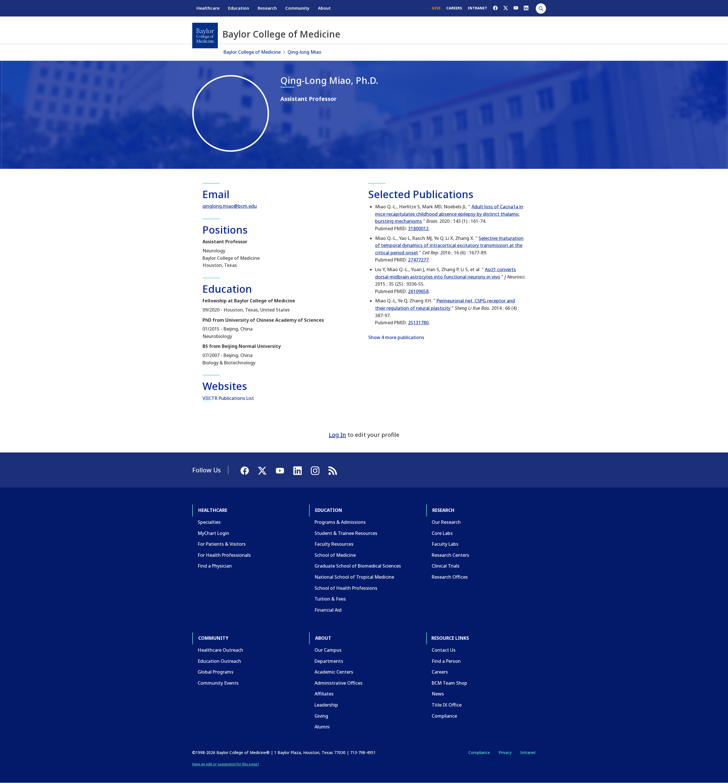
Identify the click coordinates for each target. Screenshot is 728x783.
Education (238, 8)
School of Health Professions (346, 588)
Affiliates (324, 694)
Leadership (326, 705)
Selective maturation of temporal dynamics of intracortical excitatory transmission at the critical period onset (449, 245)
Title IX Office (447, 705)
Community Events (218, 683)
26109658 (418, 291)
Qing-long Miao (304, 52)
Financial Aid (328, 610)
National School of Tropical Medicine (354, 577)
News (438, 694)
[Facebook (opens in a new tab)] (495, 8)
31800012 (418, 228)
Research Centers (450, 555)
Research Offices (450, 577)
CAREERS (454, 8)
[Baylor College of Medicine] (205, 35)
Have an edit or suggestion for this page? (225, 764)
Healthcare (208, 8)
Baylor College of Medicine (252, 52)
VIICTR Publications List (228, 398)
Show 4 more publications (396, 337)
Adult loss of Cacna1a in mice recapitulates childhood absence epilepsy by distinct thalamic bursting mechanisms (449, 213)
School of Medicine (335, 555)
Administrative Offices (339, 683)
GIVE (436, 8)
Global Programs (215, 672)
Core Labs (442, 533)
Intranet (528, 752)
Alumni (322, 727)
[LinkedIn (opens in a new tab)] (526, 8)
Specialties (209, 522)
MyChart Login (213, 533)
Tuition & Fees (330, 599)
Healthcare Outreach (220, 650)
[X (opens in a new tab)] (505, 8)
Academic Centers (334, 672)
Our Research (446, 522)
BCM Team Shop (449, 683)
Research (267, 8)
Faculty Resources (334, 544)
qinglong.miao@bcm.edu (229, 206)
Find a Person (446, 661)
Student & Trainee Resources (346, 533)
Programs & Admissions (340, 522)
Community (297, 8)
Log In (337, 435)
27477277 (418, 260)
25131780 (418, 322)
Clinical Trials (446, 566)
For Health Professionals (224, 555)
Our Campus (328, 650)
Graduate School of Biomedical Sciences (358, 566)
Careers (440, 672)
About (324, 8)
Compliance (444, 716)
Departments (329, 661)
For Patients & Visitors (222, 544)
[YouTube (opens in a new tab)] (516, 8)
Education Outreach (219, 661)
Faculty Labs (445, 544)
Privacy (505, 752)
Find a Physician (215, 566)
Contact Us (444, 650)
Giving (321, 716)
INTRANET (477, 8)
